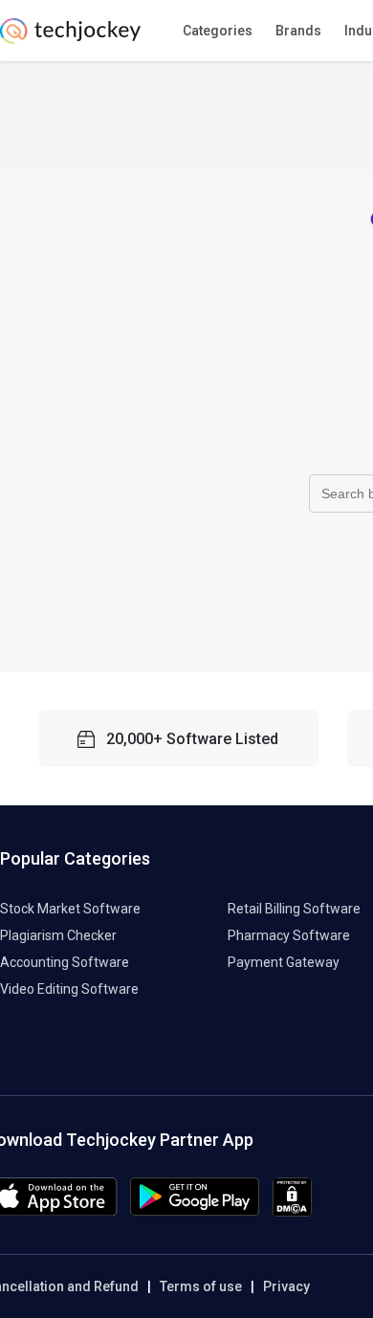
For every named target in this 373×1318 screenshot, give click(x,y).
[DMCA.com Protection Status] (292, 1211)
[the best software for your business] (70, 38)
